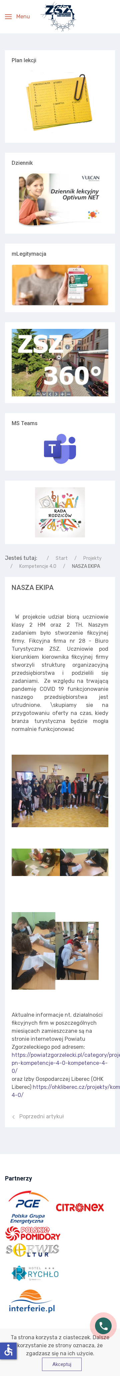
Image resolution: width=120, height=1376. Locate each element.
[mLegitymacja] (60, 284)
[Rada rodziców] (60, 512)
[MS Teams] (60, 449)
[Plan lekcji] (60, 103)
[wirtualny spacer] (60, 362)
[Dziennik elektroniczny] (60, 200)
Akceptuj (61, 1364)
